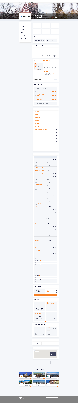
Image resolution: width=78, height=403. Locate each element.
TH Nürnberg (31, 2)
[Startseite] (26, 398)
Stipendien (22, 37)
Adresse (22, 41)
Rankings (22, 26)
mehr (53, 73)
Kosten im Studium (23, 35)
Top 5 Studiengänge (23, 32)
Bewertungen (23, 29)
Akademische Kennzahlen (24, 40)
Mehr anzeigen (45, 76)
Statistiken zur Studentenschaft (25, 38)
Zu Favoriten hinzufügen (24, 44)
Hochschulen (21, 2)
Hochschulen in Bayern (27, 2)
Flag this (52, 17)
